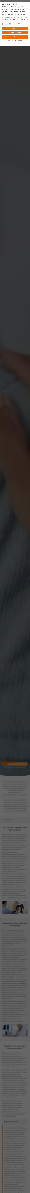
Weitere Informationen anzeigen (15, 40)
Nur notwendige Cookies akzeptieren (15, 37)
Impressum (25, 43)
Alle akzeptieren (15, 28)
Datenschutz (20, 43)
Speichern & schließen (15, 32)
